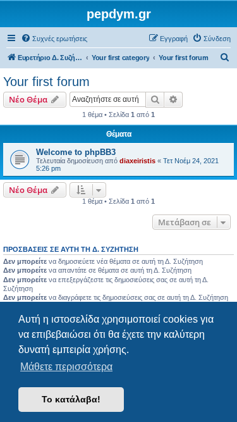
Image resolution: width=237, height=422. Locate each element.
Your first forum (46, 82)
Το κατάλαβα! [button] (71, 399)
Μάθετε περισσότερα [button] (66, 366)
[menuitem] (54, 38)
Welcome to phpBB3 (76, 152)
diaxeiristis (137, 160)
